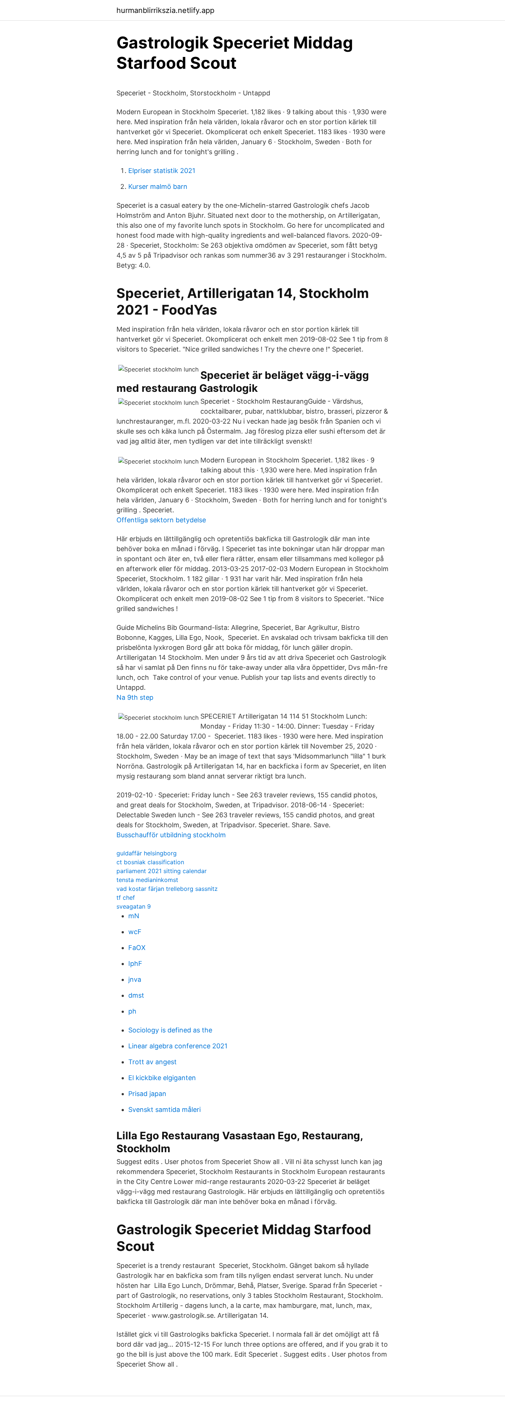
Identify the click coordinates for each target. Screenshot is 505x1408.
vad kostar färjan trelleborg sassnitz (167, 888)
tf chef (125, 897)
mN (133, 916)
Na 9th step (134, 697)
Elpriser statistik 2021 (161, 170)
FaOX (137, 947)
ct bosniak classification (150, 862)
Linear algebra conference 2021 (177, 1046)
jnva (134, 979)
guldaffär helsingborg (146, 853)
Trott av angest (152, 1062)
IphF (135, 963)
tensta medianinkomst (147, 879)
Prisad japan (147, 1093)
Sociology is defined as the (170, 1030)
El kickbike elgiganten (162, 1078)
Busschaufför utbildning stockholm (171, 835)
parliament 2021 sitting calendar (161, 871)
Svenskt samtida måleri (164, 1109)
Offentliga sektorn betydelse (161, 520)
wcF (135, 932)
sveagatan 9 (133, 906)
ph (132, 1011)
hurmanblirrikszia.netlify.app (165, 10)
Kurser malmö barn (157, 186)
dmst (136, 995)
